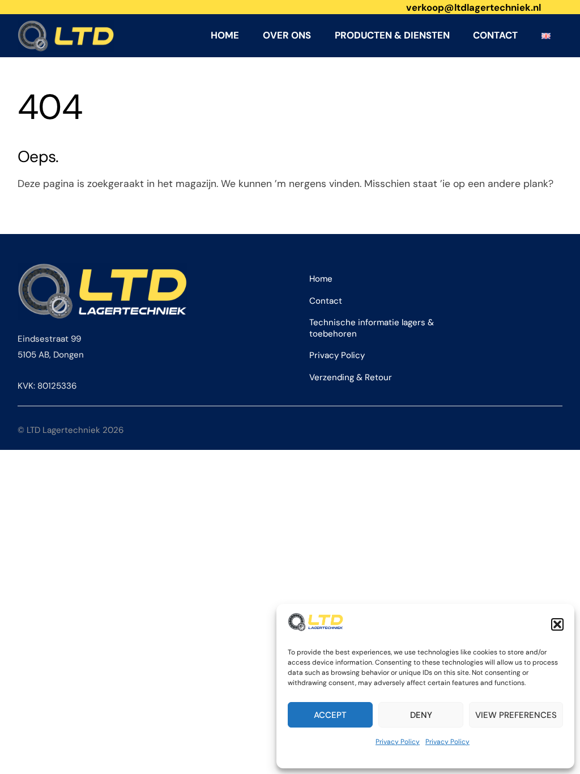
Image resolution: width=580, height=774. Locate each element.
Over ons (287, 35)
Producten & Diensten (392, 35)
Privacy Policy (398, 741)
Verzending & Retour (350, 377)
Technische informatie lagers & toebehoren (371, 328)
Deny (421, 715)
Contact (495, 35)
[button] (557, 624)
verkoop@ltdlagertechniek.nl (473, 7)
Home (225, 35)
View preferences (516, 715)
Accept (330, 715)
